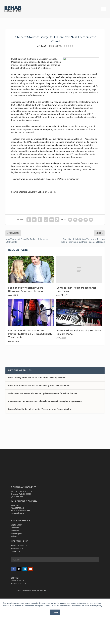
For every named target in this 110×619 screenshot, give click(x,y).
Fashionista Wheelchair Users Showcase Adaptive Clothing (25, 289)
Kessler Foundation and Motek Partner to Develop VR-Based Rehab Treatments (30, 334)
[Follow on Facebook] (13, 569)
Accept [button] (55, 612)
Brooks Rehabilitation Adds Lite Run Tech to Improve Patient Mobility (39, 409)
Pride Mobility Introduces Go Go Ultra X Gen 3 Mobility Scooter (36, 377)
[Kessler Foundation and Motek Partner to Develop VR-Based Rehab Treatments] (31, 312)
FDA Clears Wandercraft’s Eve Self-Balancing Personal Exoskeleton (38, 385)
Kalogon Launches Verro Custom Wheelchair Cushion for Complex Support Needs (45, 401)
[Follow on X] (19, 569)
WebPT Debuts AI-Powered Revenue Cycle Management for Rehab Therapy (42, 393)
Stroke (53, 46)
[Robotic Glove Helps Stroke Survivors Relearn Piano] (79, 312)
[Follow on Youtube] (30, 569)
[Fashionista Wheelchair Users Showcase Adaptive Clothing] (31, 269)
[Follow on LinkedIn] (24, 569)
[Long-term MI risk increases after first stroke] (79, 269)
